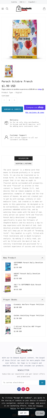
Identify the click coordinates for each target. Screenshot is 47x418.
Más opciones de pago (34, 112)
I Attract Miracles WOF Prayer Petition (27, 327)
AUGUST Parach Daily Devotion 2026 (27, 274)
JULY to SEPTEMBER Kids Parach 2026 (27, 285)
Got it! (23, 413)
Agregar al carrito (12, 109)
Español (32, 2)
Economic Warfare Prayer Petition (29, 304)
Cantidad (5, 95)
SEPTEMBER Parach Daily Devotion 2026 (28, 263)
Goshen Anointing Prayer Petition (29, 315)
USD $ (22, 2)
